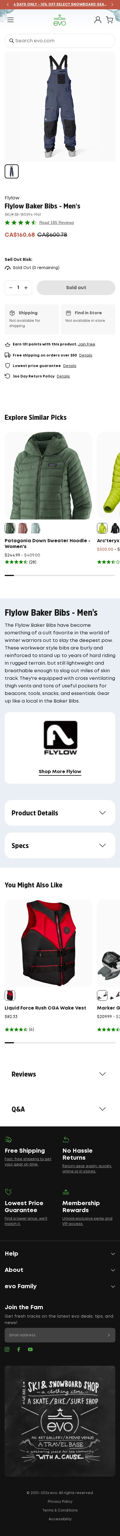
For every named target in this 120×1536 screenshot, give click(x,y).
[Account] (97, 20)
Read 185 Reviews (56, 222)
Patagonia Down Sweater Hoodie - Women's (47, 544)
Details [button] (85, 355)
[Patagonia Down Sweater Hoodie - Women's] (48, 475)
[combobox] (60, 41)
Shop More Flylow (60, 772)
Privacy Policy (60, 1501)
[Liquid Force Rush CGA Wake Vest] (48, 943)
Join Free (86, 344)
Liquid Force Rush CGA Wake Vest (45, 1008)
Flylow (12, 198)
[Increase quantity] (26, 287)
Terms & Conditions (60, 1510)
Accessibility (60, 1519)
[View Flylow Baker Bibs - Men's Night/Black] (12, 171)
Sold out (76, 288)
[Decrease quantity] (10, 287)
